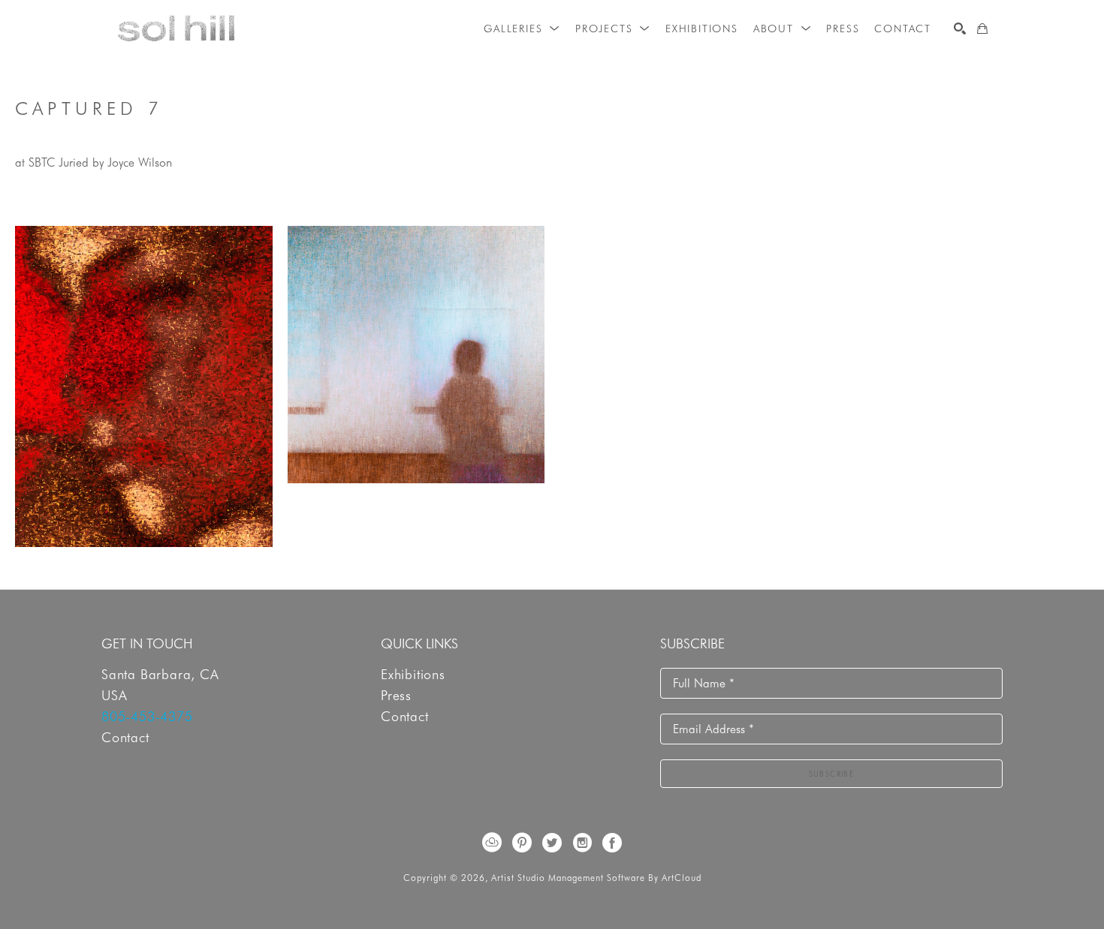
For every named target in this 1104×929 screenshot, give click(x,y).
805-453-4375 (147, 716)
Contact (125, 737)
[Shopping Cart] (982, 29)
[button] (522, 29)
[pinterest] (522, 842)
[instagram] (582, 842)
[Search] (960, 29)
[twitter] (552, 842)
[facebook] (612, 842)
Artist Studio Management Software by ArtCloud (596, 877)
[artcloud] (492, 842)
